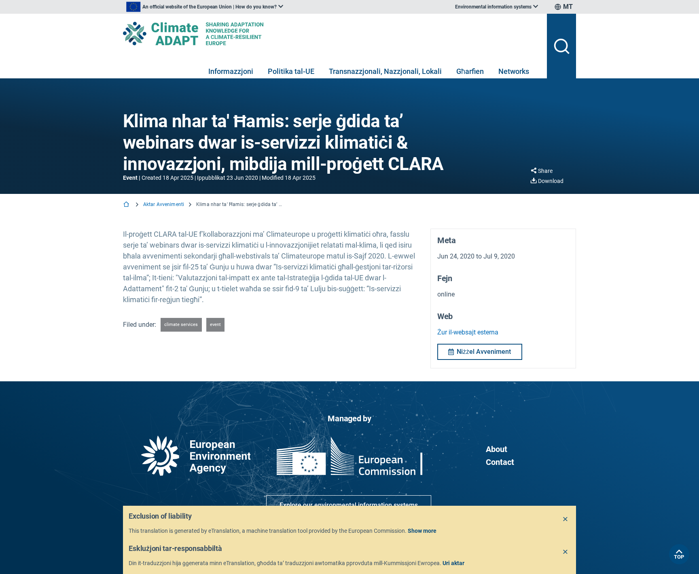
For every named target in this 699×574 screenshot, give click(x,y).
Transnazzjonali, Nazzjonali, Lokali (385, 71)
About (496, 449)
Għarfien (470, 71)
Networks (513, 71)
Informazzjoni (230, 71)
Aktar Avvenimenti (163, 204)
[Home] (127, 205)
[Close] (565, 519)
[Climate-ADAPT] (331, 33)
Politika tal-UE (291, 71)
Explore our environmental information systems (349, 505)
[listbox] (204, 7)
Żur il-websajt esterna (467, 332)
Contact (500, 462)
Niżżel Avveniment (484, 351)
